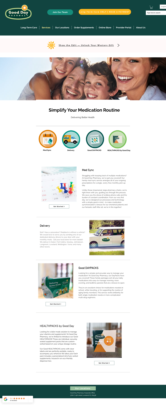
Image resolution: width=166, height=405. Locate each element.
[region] (59, 184)
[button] (151, 7)
